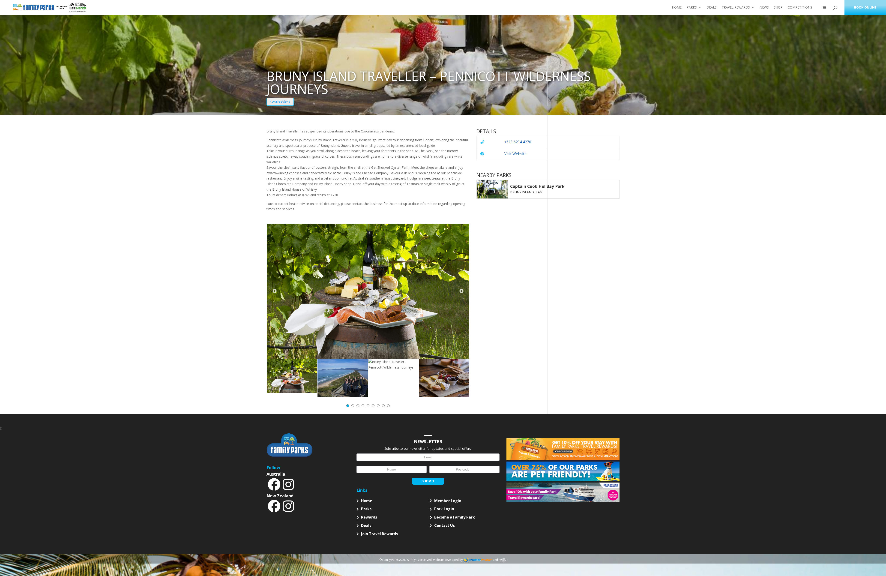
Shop (778, 7)
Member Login (447, 500)
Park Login (444, 508)
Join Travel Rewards (379, 533)
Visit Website (515, 153)
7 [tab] (378, 405)
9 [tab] (388, 405)
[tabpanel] (291, 376)
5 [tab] (368, 405)
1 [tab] (347, 405)
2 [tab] (352, 405)
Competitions (800, 7)
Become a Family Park (454, 517)
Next (461, 291)
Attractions (281, 102)
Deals (711, 7)
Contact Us (444, 525)
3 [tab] (357, 405)
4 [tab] (363, 405)
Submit (428, 481)
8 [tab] (383, 405)
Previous (274, 291)
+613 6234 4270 (517, 141)
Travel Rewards (736, 7)
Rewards (369, 517)
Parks (692, 7)
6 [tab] (373, 405)
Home (677, 7)
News (764, 7)
